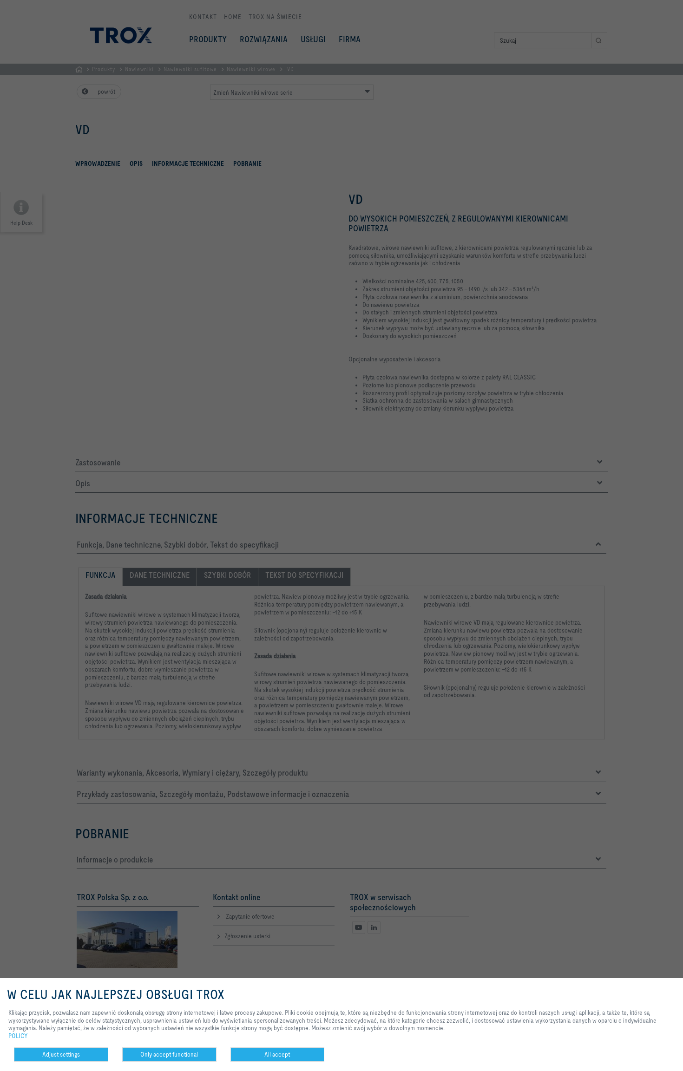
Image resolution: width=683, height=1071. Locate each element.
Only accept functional (169, 1054)
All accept (277, 1054)
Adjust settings (61, 1054)
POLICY (18, 1035)
